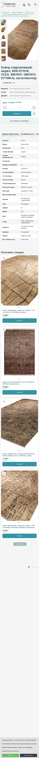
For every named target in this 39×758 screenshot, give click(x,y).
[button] (18, 307)
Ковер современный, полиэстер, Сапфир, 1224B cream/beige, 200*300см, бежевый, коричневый (18, 526)
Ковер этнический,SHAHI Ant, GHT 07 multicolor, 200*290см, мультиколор (18, 383)
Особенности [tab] (27, 134)
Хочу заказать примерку (19, 121)
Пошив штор (5, 12)
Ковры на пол (29, 12)
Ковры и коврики (17, 12)
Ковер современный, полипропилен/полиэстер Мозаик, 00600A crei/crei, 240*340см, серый (18, 455)
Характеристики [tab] (10, 134)
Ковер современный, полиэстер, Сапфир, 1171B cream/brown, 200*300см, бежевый (18, 311)
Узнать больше (28, 755)
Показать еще (20, 544)
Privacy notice (34, 566)
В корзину (17, 114)
